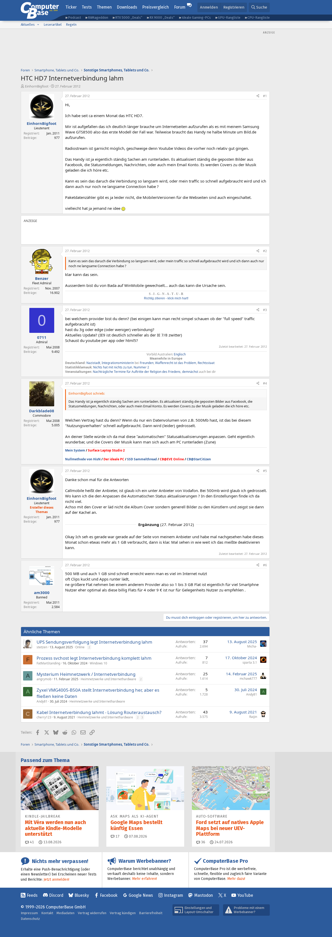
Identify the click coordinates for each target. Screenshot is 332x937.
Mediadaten (65, 913)
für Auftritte (135, 371)
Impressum (29, 913)
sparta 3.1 (250, 662)
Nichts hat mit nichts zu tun (112, 367)
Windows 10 (98, 663)
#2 (265, 251)
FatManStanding (48, 663)
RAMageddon (98, 17)
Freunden (147, 363)
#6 (265, 565)
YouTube (245, 895)
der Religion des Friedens (162, 371)
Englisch (180, 354)
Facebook (108, 895)
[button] (38, 25)
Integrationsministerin (118, 363)
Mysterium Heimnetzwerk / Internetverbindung (86, 674)
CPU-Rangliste (258, 17)
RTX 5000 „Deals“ (128, 17)
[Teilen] (257, 96)
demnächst (190, 371)
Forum (179, 7)
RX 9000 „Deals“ (162, 17)
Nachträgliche (103, 371)
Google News (141, 895)
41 (31, 842)
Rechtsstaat (206, 363)
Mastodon (203, 895)
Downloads (127, 7)
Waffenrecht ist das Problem (175, 363)
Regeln (71, 24)
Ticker (71, 7)
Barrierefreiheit (150, 913)
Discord (56, 895)
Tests (87, 7)
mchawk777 (248, 678)
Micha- (252, 646)
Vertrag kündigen (123, 913)
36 (202, 842)
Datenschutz (30, 919)
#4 (265, 383)
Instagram (173, 895)
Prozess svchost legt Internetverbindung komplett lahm (94, 658)
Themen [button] (104, 7)
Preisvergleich (155, 7)
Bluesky (81, 895)
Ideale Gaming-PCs (196, 17)
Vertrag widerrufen (92, 913)
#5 (265, 471)
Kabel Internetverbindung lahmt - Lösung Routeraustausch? (99, 712)
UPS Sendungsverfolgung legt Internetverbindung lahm (94, 642)
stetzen (42, 647)
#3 (265, 310)
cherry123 (44, 717)
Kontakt (47, 913)
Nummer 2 (141, 367)
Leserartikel (53, 24)
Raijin (253, 716)
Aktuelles (28, 24)
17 (117, 836)
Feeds (32, 895)
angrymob (44, 679)
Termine (120, 371)
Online (80, 647)
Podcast (74, 17)
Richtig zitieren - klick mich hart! (166, 298)
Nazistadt (93, 363)
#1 (265, 96)
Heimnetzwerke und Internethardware (108, 679)
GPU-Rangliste (229, 17)
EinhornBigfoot (37, 86)
